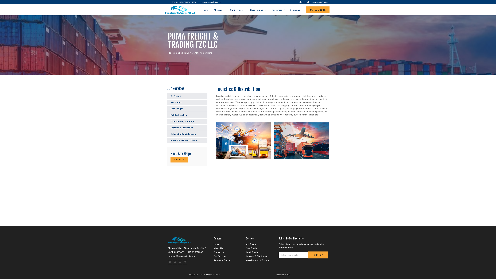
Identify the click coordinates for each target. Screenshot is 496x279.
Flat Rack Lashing (179, 115)
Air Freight (176, 96)
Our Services (236, 10)
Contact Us (179, 160)
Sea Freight (176, 102)
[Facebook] (170, 262)
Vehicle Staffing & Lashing (183, 134)
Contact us (295, 10)
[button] (318, 9)
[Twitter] (175, 262)
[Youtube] (180, 262)
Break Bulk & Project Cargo (184, 140)
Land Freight (177, 108)
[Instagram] (185, 262)
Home (205, 10)
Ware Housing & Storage (182, 121)
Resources (277, 10)
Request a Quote (258, 10)
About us (218, 10)
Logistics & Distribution (182, 127)
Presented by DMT (283, 275)
